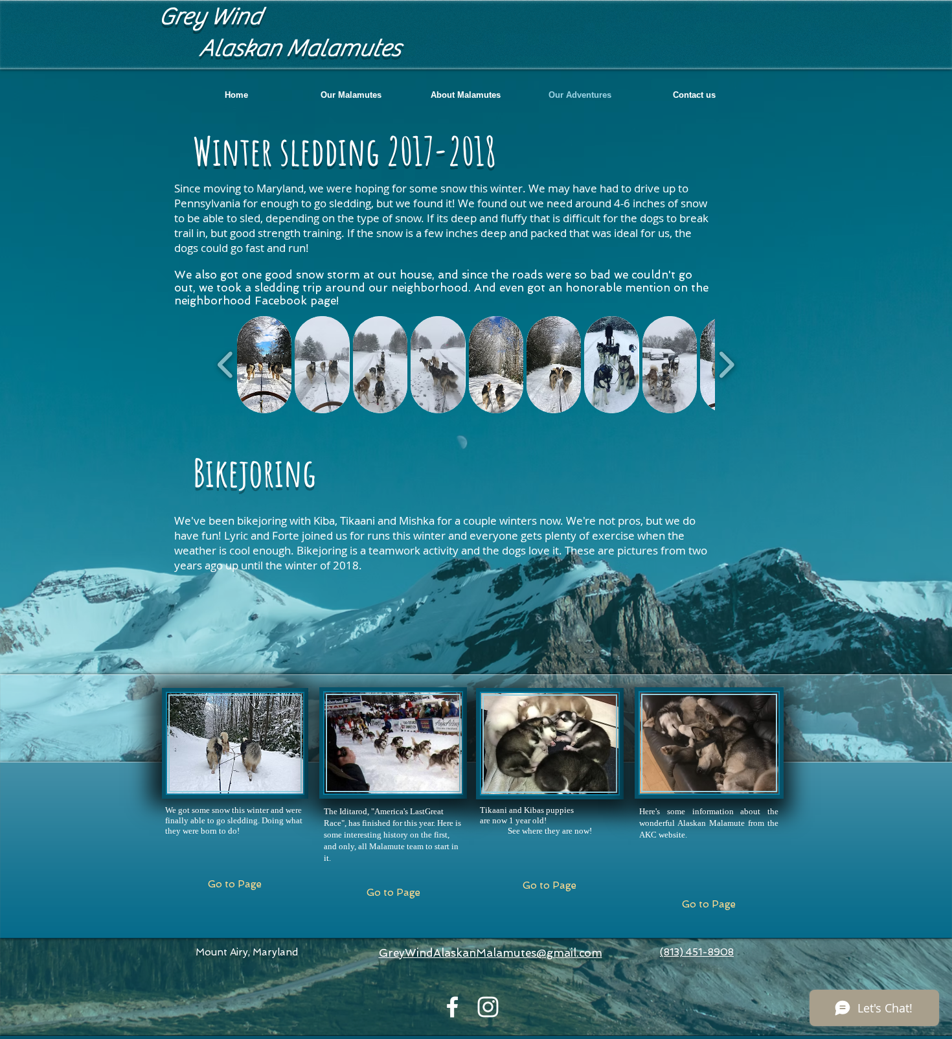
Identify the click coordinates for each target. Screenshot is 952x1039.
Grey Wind (210, 16)
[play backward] (225, 365)
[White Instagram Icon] (488, 1007)
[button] (350, 95)
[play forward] (726, 365)
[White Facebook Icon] (452, 1007)
